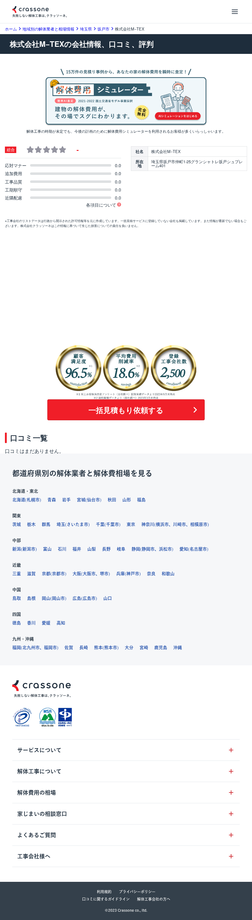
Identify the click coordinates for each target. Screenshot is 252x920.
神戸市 (132, 573)
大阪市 (89, 573)
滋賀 (31, 573)
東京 (131, 524)
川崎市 (179, 524)
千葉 (100, 524)
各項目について (101, 205)
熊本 (98, 647)
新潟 (16, 549)
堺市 (104, 573)
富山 (47, 549)
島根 (31, 598)
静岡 (136, 549)
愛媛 (46, 623)
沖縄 (177, 647)
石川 (62, 549)
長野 (106, 549)
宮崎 (144, 647)
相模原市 (198, 524)
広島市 (89, 598)
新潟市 (28, 549)
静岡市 (148, 549)
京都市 (58, 573)
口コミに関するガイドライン (106, 899)
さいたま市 (77, 524)
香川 (31, 623)
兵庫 (120, 573)
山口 (107, 598)
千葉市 (112, 524)
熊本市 (110, 647)
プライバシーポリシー (137, 892)
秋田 (112, 500)
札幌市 (33, 500)
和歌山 (168, 573)
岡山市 (58, 598)
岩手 (66, 500)
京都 (46, 573)
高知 (61, 623)
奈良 (151, 573)
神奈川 (147, 524)
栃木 (31, 524)
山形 (126, 500)
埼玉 (61, 524)
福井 (77, 549)
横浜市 (162, 524)
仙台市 (93, 500)
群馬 (46, 524)
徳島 (16, 623)
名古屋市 (198, 549)
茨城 (16, 524)
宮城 (81, 500)
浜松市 (165, 549)
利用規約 (104, 892)
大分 (129, 647)
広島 (77, 598)
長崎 (83, 647)
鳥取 (16, 598)
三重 (16, 573)
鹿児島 (160, 647)
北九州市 (31, 647)
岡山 (46, 598)
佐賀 (69, 647)
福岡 (16, 647)
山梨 (91, 549)
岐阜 (121, 549)
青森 (51, 500)
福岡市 (50, 647)
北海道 (18, 500)
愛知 (183, 549)
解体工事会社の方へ (153, 899)
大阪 (77, 573)
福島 (141, 500)
